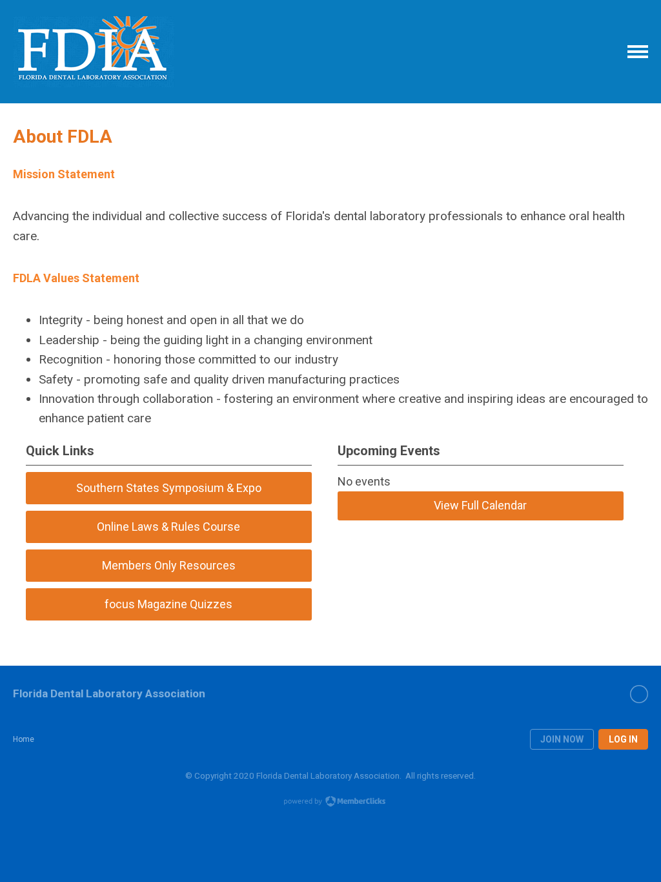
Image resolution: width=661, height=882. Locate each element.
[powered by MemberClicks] (330, 802)
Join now (562, 739)
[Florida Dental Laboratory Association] (93, 51)
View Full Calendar (480, 505)
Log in (623, 739)
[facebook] (639, 694)
